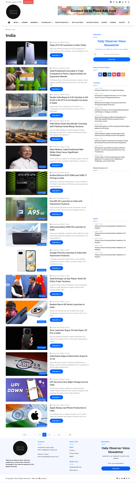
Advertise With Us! (75, 467)
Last (70, 434)
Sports (104, 22)
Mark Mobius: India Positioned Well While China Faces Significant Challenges (66, 152)
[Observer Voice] (13, 11)
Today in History (61, 22)
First (24, 434)
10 (49, 434)
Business (33, 22)
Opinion (25, 22)
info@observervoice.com (49, 450)
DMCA (71, 456)
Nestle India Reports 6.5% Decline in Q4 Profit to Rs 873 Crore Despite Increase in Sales (69, 100)
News (16, 22)
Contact (72, 450)
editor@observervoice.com (50, 456)
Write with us (73, 470)
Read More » (56, 55)
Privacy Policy (74, 453)
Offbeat (113, 22)
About (71, 447)
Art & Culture (77, 22)
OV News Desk (55, 42)
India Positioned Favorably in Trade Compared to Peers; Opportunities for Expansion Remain (68, 74)
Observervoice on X (100, 168)
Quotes (122, 22)
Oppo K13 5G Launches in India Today (68, 45)
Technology (46, 22)
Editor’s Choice (93, 22)
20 (59, 434)
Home (9, 29)
